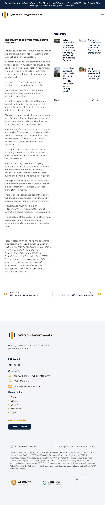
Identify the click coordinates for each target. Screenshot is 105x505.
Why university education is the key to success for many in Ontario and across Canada (68, 50)
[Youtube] (10, 365)
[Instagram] (15, 365)
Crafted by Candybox (26, 446)
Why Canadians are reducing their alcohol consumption (96, 73)
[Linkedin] (19, 365)
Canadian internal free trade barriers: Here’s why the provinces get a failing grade (68, 80)
